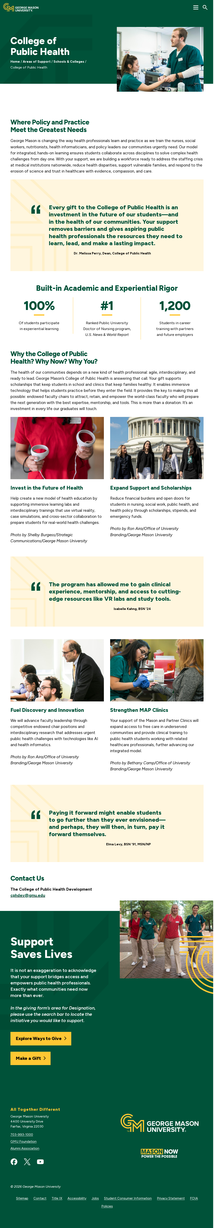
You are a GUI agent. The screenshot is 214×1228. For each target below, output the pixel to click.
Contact (39, 1198)
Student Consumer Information (128, 1198)
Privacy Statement (171, 1198)
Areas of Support (37, 61)
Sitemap (22, 1198)
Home (15, 61)
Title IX (57, 1198)
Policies (107, 1206)
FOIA (194, 1198)
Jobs (95, 1198)
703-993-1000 (21, 1135)
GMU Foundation (23, 1141)
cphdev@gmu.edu (27, 895)
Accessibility (77, 1198)
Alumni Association (24, 1148)
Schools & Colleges (69, 61)
